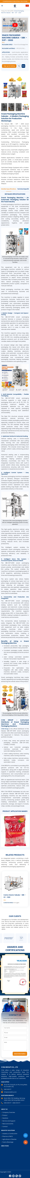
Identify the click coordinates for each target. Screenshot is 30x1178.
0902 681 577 (7, 1089)
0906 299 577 (16, 1103)
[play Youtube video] (15, 25)
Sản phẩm (10, 11)
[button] (28, 831)
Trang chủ (4, 11)
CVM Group (5, 729)
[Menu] (2, 6)
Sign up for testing (9, 66)
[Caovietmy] (15, 6)
